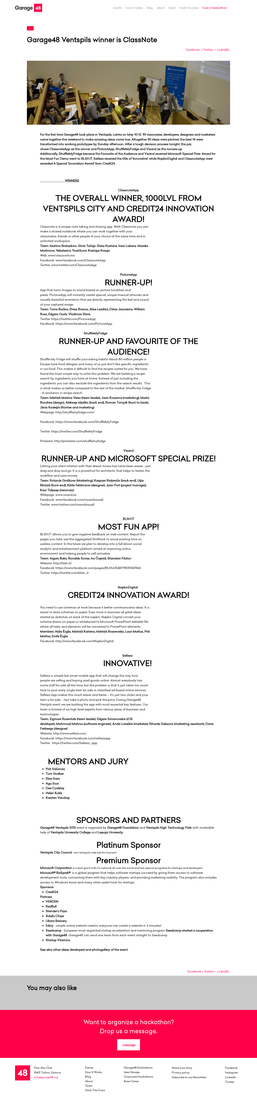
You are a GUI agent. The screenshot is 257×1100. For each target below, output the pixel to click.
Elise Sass (53, 778)
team (172, 8)
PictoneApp (128, 274)
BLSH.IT (128, 519)
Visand (128, 450)
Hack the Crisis (189, 8)
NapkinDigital (128, 587)
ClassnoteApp (128, 190)
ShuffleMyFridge (95, 333)
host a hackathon (214, 8)
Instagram (231, 1072)
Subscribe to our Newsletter (189, 1077)
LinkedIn (222, 50)
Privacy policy (181, 1072)
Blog (150, 8)
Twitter (208, 50)
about (161, 8)
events (117, 8)
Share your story (182, 1068)
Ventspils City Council (56, 852)
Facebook (193, 50)
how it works (134, 8)
